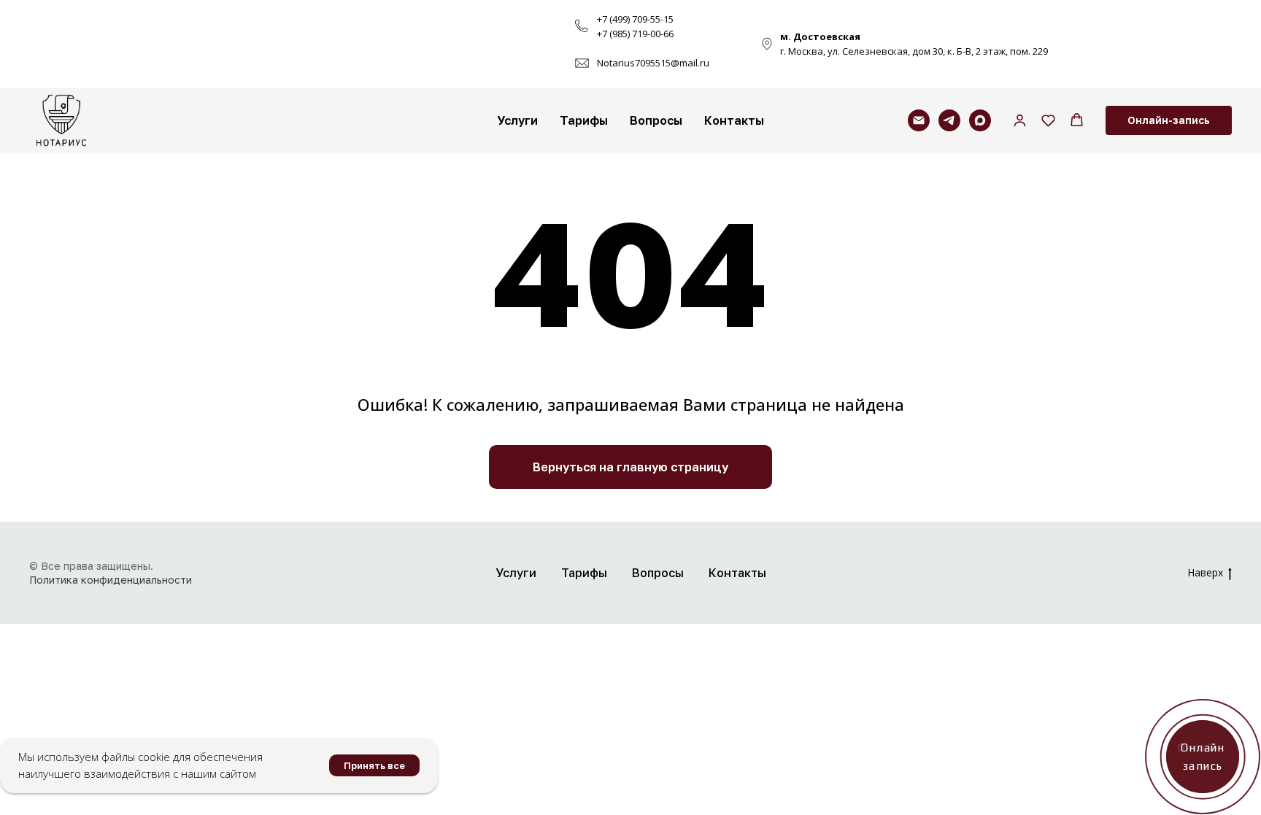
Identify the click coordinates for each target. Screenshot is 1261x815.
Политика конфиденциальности (110, 579)
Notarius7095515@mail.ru (653, 62)
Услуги (517, 120)
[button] (1020, 120)
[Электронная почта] (919, 120)
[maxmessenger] (980, 120)
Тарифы (584, 120)
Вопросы (656, 120)
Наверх (1205, 572)
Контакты (734, 120)
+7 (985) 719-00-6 (632, 33)
